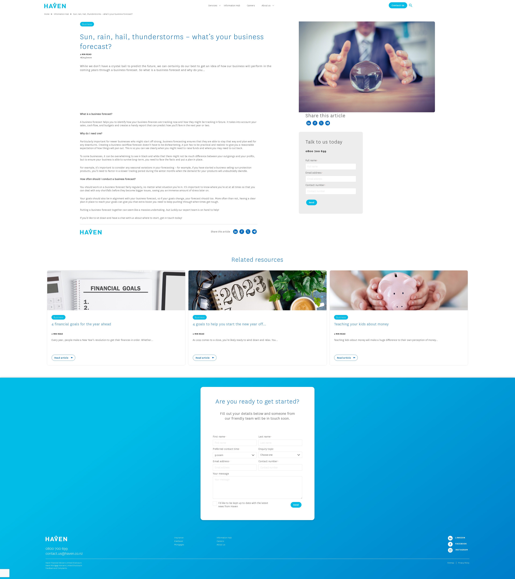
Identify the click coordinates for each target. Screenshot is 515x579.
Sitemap (450, 563)
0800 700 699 (316, 151)
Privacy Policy (463, 563)
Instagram (461, 549)
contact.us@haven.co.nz (64, 553)
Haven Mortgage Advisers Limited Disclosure (64, 565)
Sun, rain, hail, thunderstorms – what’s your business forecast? (102, 14)
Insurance (179, 537)
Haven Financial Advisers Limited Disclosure (64, 563)
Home (47, 14)
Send (311, 202)
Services (212, 5)
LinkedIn (460, 537)
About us (266, 5)
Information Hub (232, 5)
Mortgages (179, 544)
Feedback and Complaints (56, 568)
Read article (61, 357)
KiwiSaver (178, 541)
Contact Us (398, 5)
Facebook (461, 543)
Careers (251, 5)
